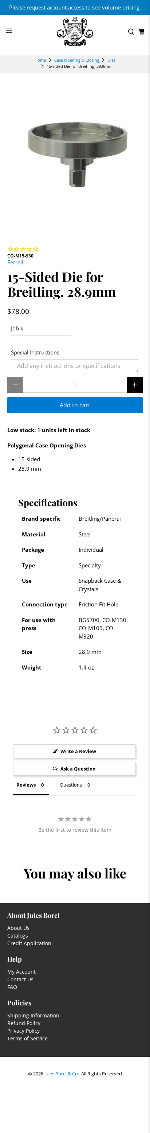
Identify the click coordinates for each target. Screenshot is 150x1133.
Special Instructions (35, 352)
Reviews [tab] (26, 784)
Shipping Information (33, 1015)
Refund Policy (23, 1023)
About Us (18, 927)
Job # (17, 328)
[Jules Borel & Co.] (75, 31)
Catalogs (17, 935)
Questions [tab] (71, 784)
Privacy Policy (23, 1030)
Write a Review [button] (78, 751)
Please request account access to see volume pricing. (75, 7)
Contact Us (20, 979)
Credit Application (29, 943)
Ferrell (15, 262)
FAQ (12, 986)
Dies (111, 60)
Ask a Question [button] (78, 768)
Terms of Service (27, 1038)
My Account (21, 971)
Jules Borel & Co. (61, 1074)
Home (40, 60)
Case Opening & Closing (76, 60)
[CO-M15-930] (74, 155)
